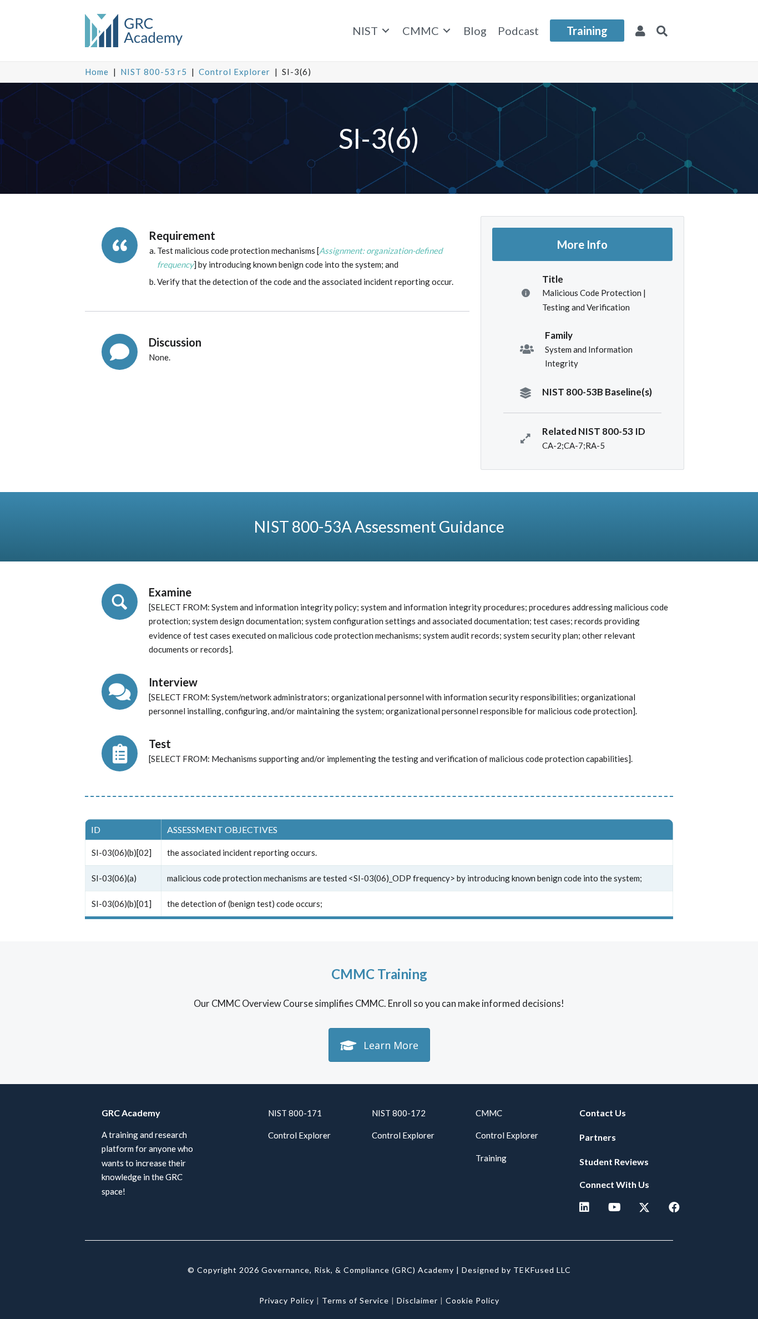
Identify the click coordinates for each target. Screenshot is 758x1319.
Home (97, 72)
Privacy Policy (286, 1300)
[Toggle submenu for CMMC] (446, 30)
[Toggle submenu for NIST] (385, 30)
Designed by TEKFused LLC (516, 1270)
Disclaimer (417, 1300)
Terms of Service (355, 1300)
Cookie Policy (472, 1300)
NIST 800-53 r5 (153, 72)
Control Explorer (234, 72)
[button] (662, 31)
